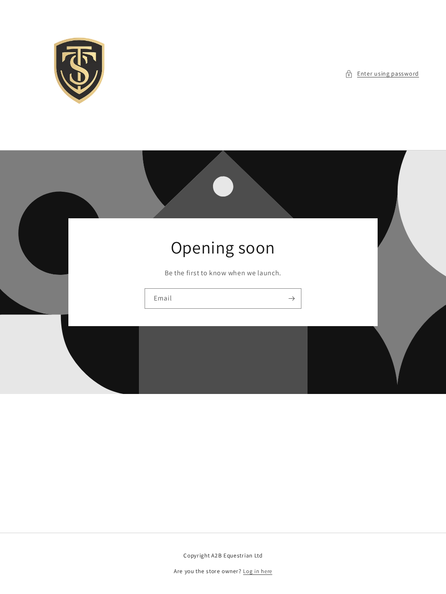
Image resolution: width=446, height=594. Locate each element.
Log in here (257, 571)
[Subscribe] (291, 298)
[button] (382, 73)
